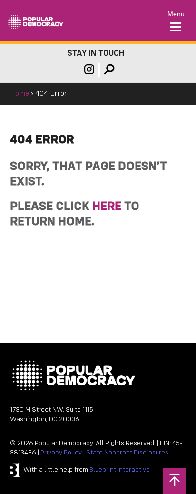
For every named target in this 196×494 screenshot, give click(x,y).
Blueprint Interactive (119, 470)
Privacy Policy (61, 452)
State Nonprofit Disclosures (127, 452)
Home (19, 94)
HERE (106, 206)
